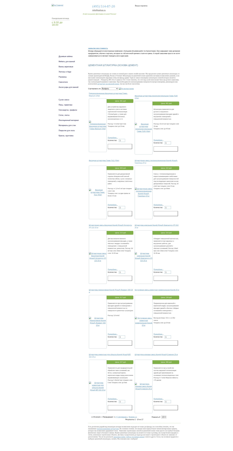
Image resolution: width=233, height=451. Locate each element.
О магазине (94, 41)
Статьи (134, 41)
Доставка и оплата (115, 41)
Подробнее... (113, 138)
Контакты (170, 41)
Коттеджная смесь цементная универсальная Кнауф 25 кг (157, 290)
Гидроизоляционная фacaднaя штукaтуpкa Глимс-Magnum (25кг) (108, 94)
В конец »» (133, 417)
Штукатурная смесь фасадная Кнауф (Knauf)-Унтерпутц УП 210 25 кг (110, 226)
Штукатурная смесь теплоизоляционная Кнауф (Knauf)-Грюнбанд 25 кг (156, 162)
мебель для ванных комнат (135, 437)
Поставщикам (151, 41)
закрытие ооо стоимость (98, 48)
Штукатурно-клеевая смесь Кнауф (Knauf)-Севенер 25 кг (156, 355)
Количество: (112, 140)
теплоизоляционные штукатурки (108, 429)
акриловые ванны (119, 437)
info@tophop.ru (99, 10)
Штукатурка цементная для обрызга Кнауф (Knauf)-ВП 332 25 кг (110, 356)
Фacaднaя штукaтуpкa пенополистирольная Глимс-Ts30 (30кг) (156, 97)
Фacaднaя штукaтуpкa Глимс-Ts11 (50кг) (104, 160)
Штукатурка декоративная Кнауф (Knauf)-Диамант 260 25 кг (111, 291)
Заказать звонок (66, 32)
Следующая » (122, 417)
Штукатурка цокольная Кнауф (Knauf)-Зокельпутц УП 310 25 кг (157, 226)
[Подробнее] (98, 129)
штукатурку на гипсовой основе (108, 84)
